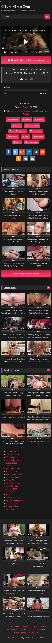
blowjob (17, 125)
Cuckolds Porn (12, 454)
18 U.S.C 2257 (12, 627)
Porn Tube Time (13, 483)
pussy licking (32, 142)
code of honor (33, 125)
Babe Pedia (11, 451)
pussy (18, 142)
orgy (26, 136)
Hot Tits (9, 495)
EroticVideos (11, 463)
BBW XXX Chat (13, 497)
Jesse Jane (17, 111)
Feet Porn (33, 632)
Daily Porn (10, 492)
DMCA (26, 627)
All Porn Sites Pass (14, 500)
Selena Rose (42, 111)
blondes (40, 120)
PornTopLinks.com (14, 460)
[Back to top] (44, 636)
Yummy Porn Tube (14, 474)
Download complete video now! (27, 60)
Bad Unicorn (11, 472)
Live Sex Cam (12, 503)
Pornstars (14, 120)
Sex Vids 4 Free (13, 469)
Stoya (26, 114)
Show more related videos (26, 273)
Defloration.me (12, 457)
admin (30, 103)
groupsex (13, 136)
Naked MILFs (40, 629)
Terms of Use (11, 629)
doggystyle (37, 131)
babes (27, 120)
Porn (8, 466)
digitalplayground (18, 131)
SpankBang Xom (17, 6)
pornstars (39, 136)
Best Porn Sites (12, 486)
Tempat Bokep (12, 506)
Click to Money (12, 477)
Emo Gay (10, 509)
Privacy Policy (39, 627)
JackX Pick (11, 480)
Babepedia (26, 629)
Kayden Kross (30, 111)
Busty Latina (19, 632)
